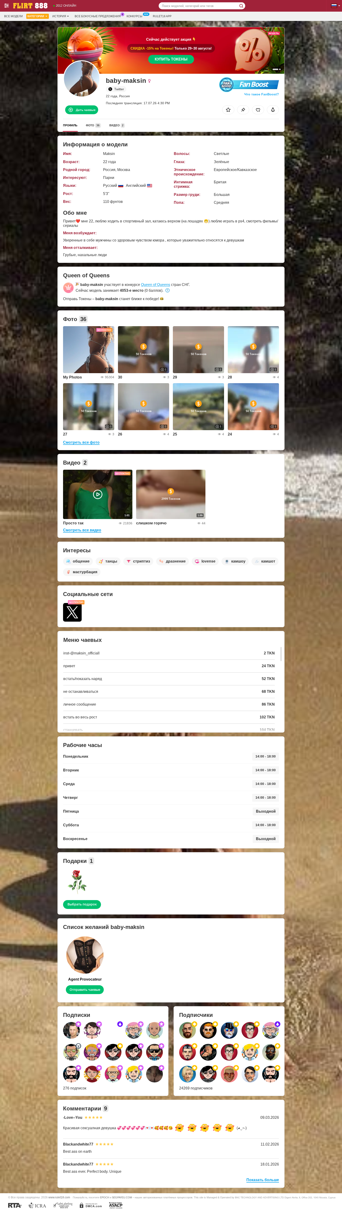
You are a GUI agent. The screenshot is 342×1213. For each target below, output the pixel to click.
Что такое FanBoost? (261, 94)
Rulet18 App (162, 16)
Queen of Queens (155, 285)
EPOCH (104, 1197)
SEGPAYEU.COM (122, 1197)
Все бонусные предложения (98, 16)
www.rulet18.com (59, 1197)
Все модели (13, 16)
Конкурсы (134, 16)
